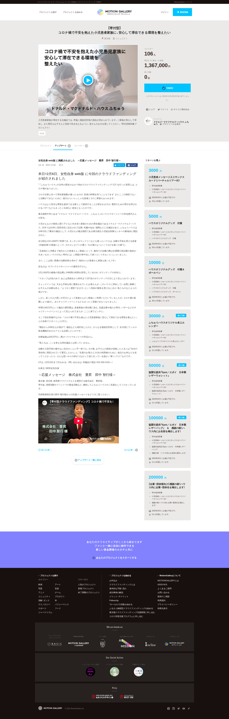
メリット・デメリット (118, 596)
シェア (152, 109)
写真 (40, 588)
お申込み (113, 580)
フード (58, 608)
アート (58, 584)
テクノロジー (44, 604)
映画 (40, 584)
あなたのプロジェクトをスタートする (116, 557)
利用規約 (162, 600)
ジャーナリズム (45, 612)
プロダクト (60, 596)
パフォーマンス (62, 604)
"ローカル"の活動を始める (121, 604)
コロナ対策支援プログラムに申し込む (126, 616)
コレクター (81, 145)
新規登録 (184, 12)
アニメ (41, 592)
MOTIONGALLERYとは (168, 580)
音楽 (57, 588)
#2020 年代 (162, 584)
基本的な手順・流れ (117, 588)
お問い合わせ (163, 592)
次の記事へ (129, 449)
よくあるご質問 (164, 588)
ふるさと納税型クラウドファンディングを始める (130, 608)
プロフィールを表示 (171, 124)
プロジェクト (46, 145)
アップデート (62, 145)
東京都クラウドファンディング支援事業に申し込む (130, 612)
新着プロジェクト (86, 588)
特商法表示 (163, 608)
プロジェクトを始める (73, 12)
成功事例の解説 (116, 592)
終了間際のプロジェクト (88, 592)
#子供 (42, 133)
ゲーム (58, 592)
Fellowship (113, 600)
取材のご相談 (163, 596)
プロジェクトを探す (48, 12)
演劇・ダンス (43, 600)
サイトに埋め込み (181, 109)
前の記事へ (46, 449)
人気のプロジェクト (87, 584)
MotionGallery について (183, 2)
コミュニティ (121, 38)
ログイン (165, 12)
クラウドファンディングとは (122, 584)
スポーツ (42, 608)
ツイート (164, 109)
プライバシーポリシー (167, 604)
